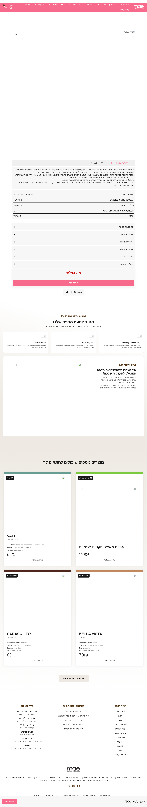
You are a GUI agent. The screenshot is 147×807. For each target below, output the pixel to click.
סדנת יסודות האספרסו (73, 729)
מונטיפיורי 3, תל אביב (26, 735)
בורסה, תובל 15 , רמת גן (27, 714)
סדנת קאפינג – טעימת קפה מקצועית (73, 716)
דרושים (120, 746)
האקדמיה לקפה (120, 724)
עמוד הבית (125, 4)
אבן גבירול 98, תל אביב (27, 728)
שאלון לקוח (120, 737)
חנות (120, 716)
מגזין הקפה (39, 4)
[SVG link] (139, 7)
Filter (10, 477)
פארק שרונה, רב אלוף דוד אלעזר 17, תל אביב (26, 741)
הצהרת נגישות (52, 795)
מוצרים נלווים (85, 477)
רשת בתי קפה (58, 4)
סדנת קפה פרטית (73, 711)
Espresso (83, 575)
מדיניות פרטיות (89, 795)
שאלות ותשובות (120, 733)
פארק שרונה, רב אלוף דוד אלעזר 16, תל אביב (26, 748)
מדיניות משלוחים (107, 795)
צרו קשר (120, 742)
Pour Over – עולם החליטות (73, 724)
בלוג (120, 750)
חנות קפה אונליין (108, 4)
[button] (75, 292)
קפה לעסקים (120, 729)
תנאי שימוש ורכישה (70, 795)
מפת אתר (37, 795)
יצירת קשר (125, 9)
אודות (27, 4)
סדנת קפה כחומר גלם (73, 720)
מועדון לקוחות (120, 754)
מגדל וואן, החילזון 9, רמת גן (26, 721)
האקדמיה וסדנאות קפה (82, 4)
